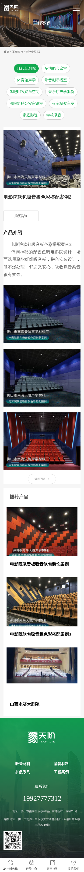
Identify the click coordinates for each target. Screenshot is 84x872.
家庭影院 (30, 115)
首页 (6, 52)
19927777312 (42, 798)
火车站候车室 (63, 103)
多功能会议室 (56, 68)
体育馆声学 (26, 80)
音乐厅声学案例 (61, 92)
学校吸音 (53, 115)
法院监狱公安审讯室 (26, 103)
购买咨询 (21, 216)
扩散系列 (22, 772)
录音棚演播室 (56, 80)
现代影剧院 (33, 52)
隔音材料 (61, 764)
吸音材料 (22, 764)
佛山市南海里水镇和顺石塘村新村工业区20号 (49, 811)
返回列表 (42, 479)
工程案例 (17, 52)
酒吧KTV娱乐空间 (24, 92)
